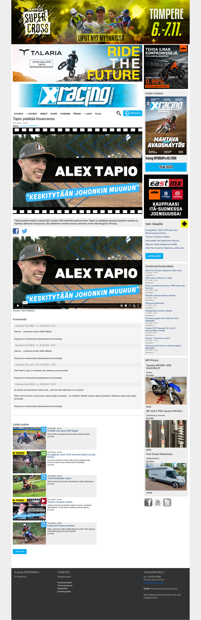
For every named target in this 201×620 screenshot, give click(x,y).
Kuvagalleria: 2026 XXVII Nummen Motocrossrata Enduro (71, 455)
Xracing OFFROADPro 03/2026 (160, 158)
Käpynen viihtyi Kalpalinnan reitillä (161, 244)
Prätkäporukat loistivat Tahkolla (158, 311)
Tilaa (98, 114)
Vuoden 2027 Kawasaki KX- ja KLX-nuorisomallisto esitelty (160, 329)
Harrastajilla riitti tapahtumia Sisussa (162, 240)
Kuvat (54, 114)
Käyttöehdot (62, 588)
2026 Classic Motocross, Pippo (158, 278)
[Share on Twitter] (25, 231)
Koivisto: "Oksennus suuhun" (157, 338)
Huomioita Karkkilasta (154, 303)
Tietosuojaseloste (64, 585)
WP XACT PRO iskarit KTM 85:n (164, 411)
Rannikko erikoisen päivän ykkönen (160, 295)
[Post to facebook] (16, 231)
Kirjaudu (18, 339)
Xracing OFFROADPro (29, 126)
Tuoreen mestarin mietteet (59, 502)
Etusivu (18, 114)
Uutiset (32, 114)
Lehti (89, 114)
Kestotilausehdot (64, 582)
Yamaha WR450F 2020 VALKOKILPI (158, 367)
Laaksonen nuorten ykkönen (61, 525)
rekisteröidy (30, 339)
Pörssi (77, 114)
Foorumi (65, 114)
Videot (44, 114)
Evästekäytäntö (64, 591)
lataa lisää (19, 551)
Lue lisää (51, 437)
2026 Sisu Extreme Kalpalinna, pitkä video (165, 248)
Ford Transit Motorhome (159, 454)
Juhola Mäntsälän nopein (59, 478)
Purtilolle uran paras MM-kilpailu (62, 430)
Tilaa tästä (166, 167)
